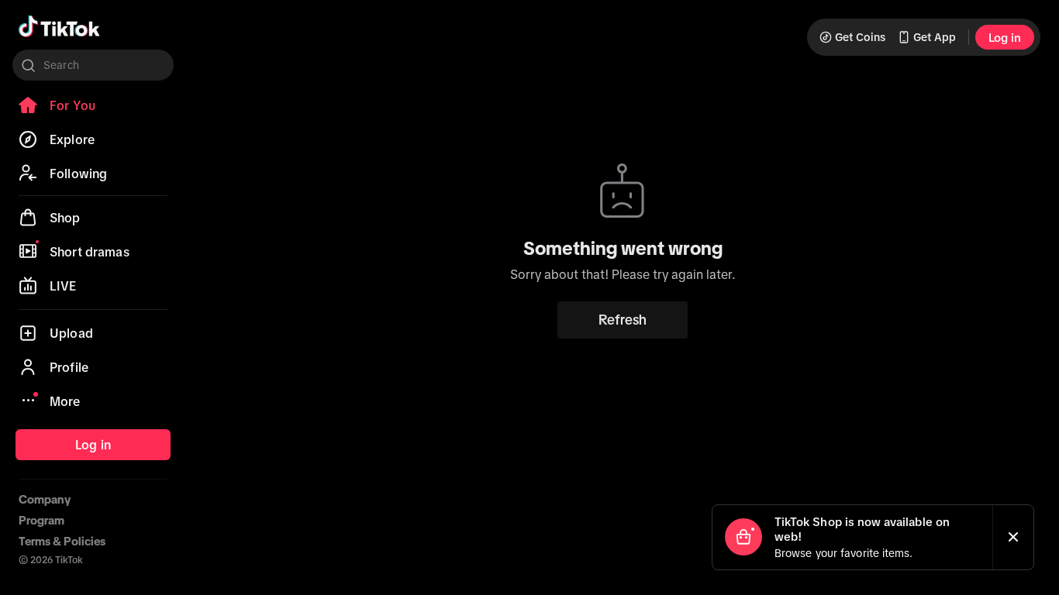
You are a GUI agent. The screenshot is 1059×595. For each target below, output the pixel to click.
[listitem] (93, 105)
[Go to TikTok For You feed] (59, 26)
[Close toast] (1013, 537)
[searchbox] (93, 65)
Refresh (622, 320)
